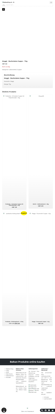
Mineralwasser (20, 379)
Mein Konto (9, 374)
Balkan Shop (9, 369)
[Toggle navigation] (51, 2)
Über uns (23, 411)
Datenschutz (10, 375)
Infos (7, 370)
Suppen (19, 69)
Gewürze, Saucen (21, 378)
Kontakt (8, 377)
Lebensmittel (13, 69)
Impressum (30, 411)
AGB (7, 372)
